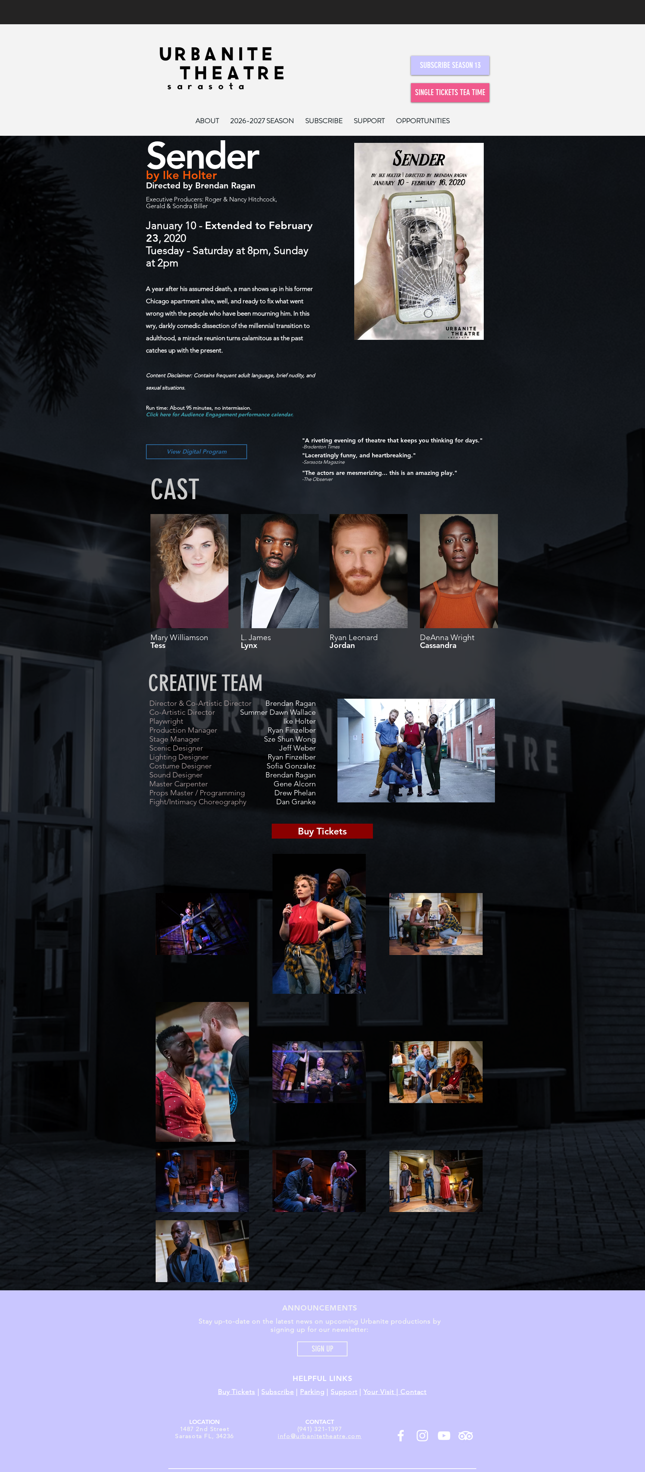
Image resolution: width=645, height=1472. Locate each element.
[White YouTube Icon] (444, 1435)
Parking (312, 1392)
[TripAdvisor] (465, 1435)
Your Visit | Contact (395, 1392)
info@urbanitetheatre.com (319, 1436)
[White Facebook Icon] (400, 1435)
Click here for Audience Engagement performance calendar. (219, 414)
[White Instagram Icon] (422, 1435)
